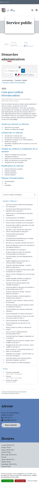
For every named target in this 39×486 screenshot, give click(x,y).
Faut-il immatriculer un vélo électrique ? (17, 320)
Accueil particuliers (7, 80)
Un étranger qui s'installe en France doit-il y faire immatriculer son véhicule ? (20, 270)
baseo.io (17, 393)
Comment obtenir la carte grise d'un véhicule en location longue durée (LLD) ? (20, 288)
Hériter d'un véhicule (11, 141)
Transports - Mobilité (21, 80)
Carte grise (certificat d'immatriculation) (13, 82)
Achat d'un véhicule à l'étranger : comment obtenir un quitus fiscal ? (18, 266)
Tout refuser (20, 481)
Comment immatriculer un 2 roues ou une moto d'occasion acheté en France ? (20, 317)
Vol (5, 183)
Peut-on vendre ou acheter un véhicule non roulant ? (18, 328)
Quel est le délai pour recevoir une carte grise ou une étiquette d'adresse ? (20, 246)
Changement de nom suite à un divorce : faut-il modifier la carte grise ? (19, 346)
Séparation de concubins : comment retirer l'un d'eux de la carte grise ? (19, 354)
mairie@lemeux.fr (9, 420)
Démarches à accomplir (12, 127)
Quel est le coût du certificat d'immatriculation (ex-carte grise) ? (19, 205)
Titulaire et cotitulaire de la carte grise (15, 154)
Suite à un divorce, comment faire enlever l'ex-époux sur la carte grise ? (19, 350)
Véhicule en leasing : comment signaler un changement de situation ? (18, 297)
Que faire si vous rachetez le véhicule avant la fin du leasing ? (19, 301)
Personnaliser (32, 481)
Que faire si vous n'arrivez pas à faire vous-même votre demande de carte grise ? (19, 230)
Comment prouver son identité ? (15, 218)
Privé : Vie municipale (14, 44)
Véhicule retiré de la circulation (14, 169)
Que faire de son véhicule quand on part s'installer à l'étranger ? (17, 284)
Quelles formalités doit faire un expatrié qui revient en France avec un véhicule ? (18, 279)
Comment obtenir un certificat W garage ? (18, 362)
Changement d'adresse (11, 156)
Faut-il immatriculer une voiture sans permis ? (19, 313)
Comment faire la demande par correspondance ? (15, 235)
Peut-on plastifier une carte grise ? (16, 249)
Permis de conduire (12, 380)
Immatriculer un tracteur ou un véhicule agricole (19, 139)
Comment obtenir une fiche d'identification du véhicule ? (19, 257)
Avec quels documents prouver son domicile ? (19, 220)
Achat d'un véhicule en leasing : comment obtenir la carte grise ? (18, 292)
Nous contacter (11, 425)
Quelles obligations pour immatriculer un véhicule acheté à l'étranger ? (18, 262)
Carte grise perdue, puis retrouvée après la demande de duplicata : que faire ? (18, 359)
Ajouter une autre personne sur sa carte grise (18, 158)
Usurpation (8, 185)
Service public (26, 44)
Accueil (6, 44)
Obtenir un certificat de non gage (14, 129)
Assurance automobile (12, 372)
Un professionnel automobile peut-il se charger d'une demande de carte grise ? (19, 239)
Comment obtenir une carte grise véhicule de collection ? (19, 310)
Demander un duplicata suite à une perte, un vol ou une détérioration (21, 144)
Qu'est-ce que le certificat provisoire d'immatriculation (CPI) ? (16, 332)
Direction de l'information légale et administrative (14, 392)
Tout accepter (7, 481)
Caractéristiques (9, 181)
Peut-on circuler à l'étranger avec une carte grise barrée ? (20, 275)
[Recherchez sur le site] (34, 10)
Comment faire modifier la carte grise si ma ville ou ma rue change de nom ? (20, 226)
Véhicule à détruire (10, 175)
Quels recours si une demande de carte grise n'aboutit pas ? (19, 214)
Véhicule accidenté (10, 171)
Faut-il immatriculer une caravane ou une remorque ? (18, 324)
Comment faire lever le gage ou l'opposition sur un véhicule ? (20, 337)
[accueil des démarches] (19, 66)
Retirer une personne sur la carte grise (16, 160)
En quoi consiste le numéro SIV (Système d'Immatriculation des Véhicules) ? (18, 253)
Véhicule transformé (11, 173)
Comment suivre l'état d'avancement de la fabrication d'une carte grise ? (18, 210)
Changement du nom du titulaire (14, 162)
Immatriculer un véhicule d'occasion (15, 138)
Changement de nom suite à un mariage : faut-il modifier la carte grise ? (20, 341)
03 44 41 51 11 (5, 2)
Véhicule (8, 376)
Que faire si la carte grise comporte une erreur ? (20, 243)
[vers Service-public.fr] (25, 75)
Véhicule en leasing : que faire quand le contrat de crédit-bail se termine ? (19, 306)
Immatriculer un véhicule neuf (13, 136)
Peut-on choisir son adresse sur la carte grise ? (20, 222)
